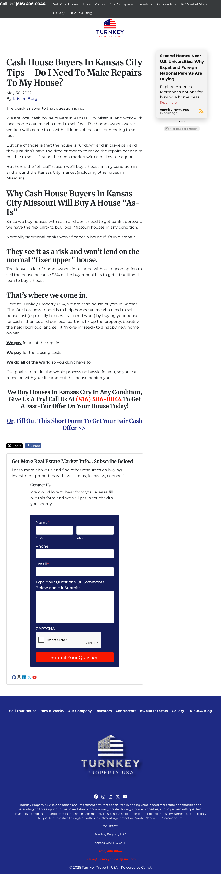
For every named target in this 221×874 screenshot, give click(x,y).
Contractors (166, 4)
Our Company (121, 4)
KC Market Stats (194, 4)
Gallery (58, 13)
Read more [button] (168, 103)
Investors (145, 4)
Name (43, 522)
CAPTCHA (45, 628)
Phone (42, 546)
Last (79, 538)
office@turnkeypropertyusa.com (111, 859)
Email (42, 564)
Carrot (146, 867)
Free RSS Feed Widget (183, 128)
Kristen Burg (25, 98)
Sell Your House (65, 4)
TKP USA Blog (80, 13)
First (39, 538)
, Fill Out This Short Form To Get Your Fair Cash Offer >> (74, 424)
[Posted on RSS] (201, 111)
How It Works (94, 4)
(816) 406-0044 (99, 399)
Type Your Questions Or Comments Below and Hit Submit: (70, 585)
